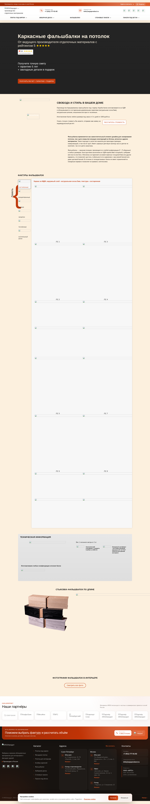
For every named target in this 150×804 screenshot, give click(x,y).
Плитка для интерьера (43, 759)
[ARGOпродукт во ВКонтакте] (139, 11)
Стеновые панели (102, 17)
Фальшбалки (75, 17)
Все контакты (110, 746)
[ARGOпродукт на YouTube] (129, 11)
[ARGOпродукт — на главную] (14, 10)
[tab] (24, 184)
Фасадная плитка (41, 755)
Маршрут (68, 761)
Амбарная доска (45, 17)
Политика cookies (90, 799)
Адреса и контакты (126, 4)
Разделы (141, 4)
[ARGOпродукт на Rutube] (134, 11)
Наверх (145, 798)
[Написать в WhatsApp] (125, 11)
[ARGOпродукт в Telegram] (143, 11)
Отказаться (124, 798)
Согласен (113, 798)
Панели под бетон (130, 17)
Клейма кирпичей (41, 763)
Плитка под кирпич (17, 17)
